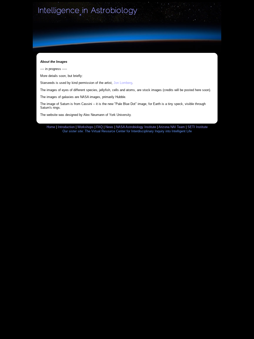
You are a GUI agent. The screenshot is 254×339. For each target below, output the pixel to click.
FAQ (99, 127)
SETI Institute (198, 127)
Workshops (85, 127)
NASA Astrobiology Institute (136, 127)
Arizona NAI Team (172, 127)
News (109, 127)
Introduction (66, 127)
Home (51, 127)
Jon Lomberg (123, 83)
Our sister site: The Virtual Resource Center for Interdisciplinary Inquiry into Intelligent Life (127, 131)
